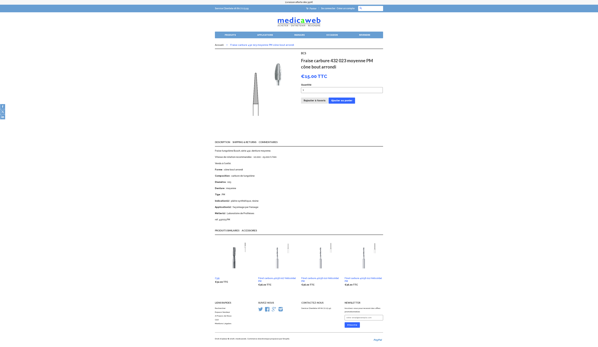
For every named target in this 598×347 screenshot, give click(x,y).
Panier (312, 8)
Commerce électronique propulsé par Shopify (268, 339)
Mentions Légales (223, 323)
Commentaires (268, 142)
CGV (217, 320)
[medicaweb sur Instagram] (280, 310)
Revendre (364, 35)
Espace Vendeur (222, 312)
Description (222, 142)
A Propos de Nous (223, 316)
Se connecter (328, 8)
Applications (265, 35)
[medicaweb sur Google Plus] (274, 310)
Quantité (306, 85)
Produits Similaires (227, 230)
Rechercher (220, 308)
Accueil (219, 45)
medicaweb (240, 339)
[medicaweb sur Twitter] (260, 310)
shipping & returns (244, 142)
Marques (299, 35)
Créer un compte (346, 8)
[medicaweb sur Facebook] (267, 310)
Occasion (332, 35)
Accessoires (249, 230)
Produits (230, 35)
